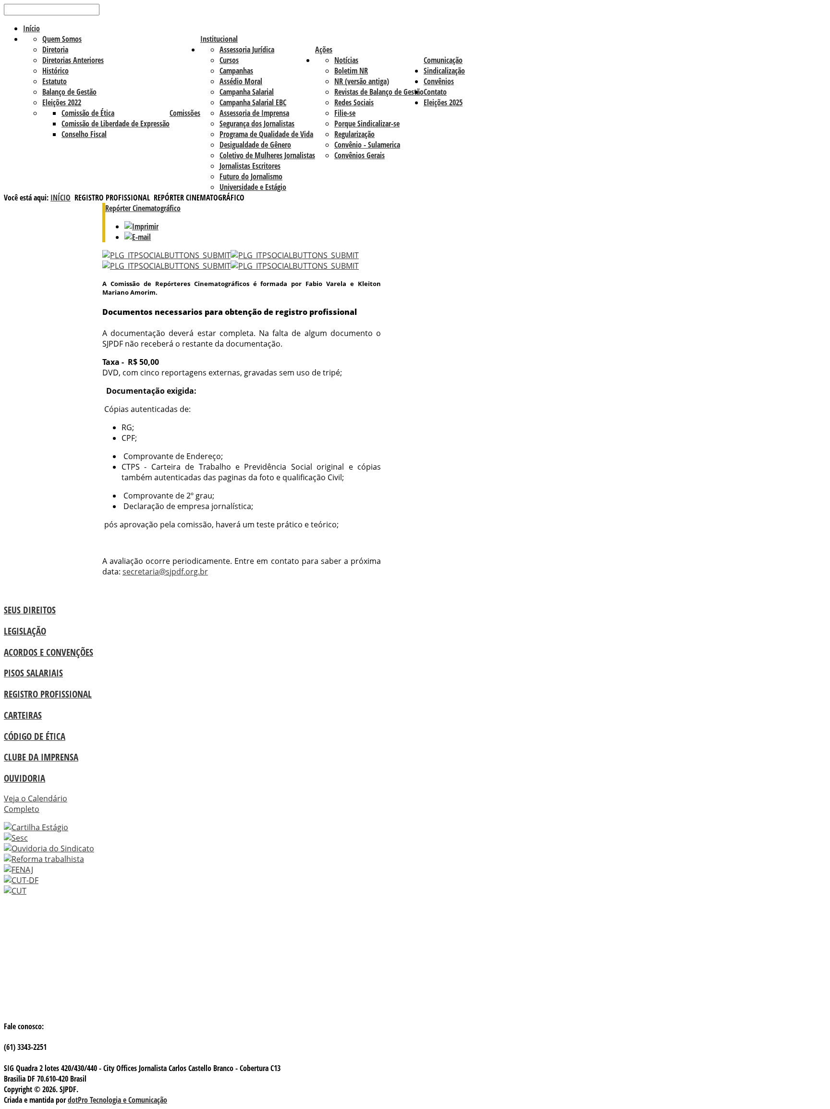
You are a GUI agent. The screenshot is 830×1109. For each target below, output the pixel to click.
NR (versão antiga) (361, 81)
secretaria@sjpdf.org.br (165, 571)
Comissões (185, 113)
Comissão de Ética (87, 113)
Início (31, 28)
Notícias (346, 60)
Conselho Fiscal (84, 134)
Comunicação (443, 60)
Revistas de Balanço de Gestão (379, 92)
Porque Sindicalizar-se (367, 123)
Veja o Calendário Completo (35, 803)
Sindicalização (444, 70)
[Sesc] (16, 838)
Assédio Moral (241, 81)
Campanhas (236, 70)
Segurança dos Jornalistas (257, 123)
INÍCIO (60, 197)
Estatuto (54, 81)
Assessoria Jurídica (247, 49)
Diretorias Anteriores (73, 60)
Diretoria (55, 49)
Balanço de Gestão (69, 92)
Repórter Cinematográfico (143, 208)
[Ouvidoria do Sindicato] (49, 848)
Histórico (55, 70)
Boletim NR (351, 70)
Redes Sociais (354, 102)
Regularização (354, 134)
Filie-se (344, 113)
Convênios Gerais (359, 155)
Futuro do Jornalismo (251, 176)
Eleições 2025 (443, 102)
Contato (435, 92)
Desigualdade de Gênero (255, 144)
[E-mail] (137, 237)
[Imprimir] (141, 226)
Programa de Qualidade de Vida (266, 134)
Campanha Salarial (247, 92)
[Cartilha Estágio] (36, 827)
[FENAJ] (18, 869)
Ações (323, 49)
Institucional (219, 39)
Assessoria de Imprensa (254, 113)
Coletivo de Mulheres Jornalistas (267, 155)
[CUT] (15, 890)
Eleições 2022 (61, 102)
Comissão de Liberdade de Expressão (115, 123)
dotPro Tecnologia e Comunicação (117, 1100)
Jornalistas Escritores (250, 166)
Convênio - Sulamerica (367, 144)
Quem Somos (62, 39)
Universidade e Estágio (253, 187)
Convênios (439, 81)
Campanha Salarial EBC (253, 102)
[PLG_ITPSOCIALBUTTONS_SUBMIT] (166, 255)
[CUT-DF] (21, 880)
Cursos (229, 60)
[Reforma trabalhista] (44, 859)
